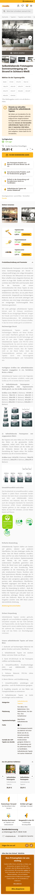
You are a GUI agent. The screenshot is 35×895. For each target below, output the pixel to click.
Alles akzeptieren (18, 889)
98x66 (4, 82)
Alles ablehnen (17, 883)
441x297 (27, 91)
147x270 (18, 82)
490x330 (5, 95)
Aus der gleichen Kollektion (11, 762)
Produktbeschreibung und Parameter (14, 262)
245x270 (20, 86)
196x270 (5, 86)
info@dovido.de (10, 836)
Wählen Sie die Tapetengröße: (13, 78)
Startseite (5, 17)
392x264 (20, 91)
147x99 (11, 82)
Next (30, 38)
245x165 (12, 86)
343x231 (12, 91)
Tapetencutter (19, 250)
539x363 (12, 95)
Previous (3, 776)
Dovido (4, 198)
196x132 (25, 82)
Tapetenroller (19, 230)
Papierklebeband (20, 240)
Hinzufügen (26, 234)
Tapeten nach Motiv (24, 17)
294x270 (5, 91)
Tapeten (13, 17)
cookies (26, 870)
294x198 (27, 86)
